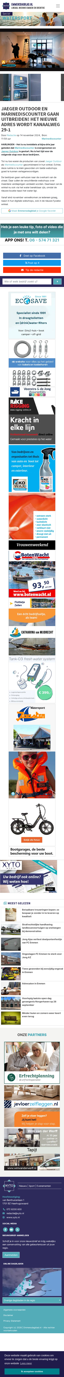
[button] (1, 87)
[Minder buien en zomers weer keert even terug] (11, 1018)
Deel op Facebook (34, 255)
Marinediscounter (51, 138)
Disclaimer (8, 1315)
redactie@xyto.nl (15, 1213)
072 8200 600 (14, 1209)
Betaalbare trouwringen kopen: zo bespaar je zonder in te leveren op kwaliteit (40, 913)
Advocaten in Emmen (33, 983)
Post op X (33, 262)
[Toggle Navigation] (58, 6)
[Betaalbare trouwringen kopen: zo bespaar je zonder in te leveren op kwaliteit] (11, 914)
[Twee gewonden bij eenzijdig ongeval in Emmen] (11, 973)
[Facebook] (5, 1229)
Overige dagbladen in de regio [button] (19, 1300)
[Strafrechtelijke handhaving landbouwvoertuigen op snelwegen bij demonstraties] (11, 929)
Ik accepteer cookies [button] (32, 1371)
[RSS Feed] (18, 1229)
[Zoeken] (57, 281)
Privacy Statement (12, 1321)
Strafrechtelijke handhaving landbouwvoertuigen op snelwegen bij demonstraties (41, 927)
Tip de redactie (34, 270)
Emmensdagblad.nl (22, 4)
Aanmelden (11, 1254)
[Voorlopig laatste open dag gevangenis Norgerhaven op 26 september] (11, 1003)
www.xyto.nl (13, 1217)
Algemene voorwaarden (14, 1310)
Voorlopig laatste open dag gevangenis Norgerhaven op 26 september (39, 1001)
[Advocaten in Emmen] (11, 988)
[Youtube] (12, 1229)
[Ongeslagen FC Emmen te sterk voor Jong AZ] (11, 959)
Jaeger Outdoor (9, 151)
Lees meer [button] (26, 1363)
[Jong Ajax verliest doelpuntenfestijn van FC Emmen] (11, 944)
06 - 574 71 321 (44, 240)
